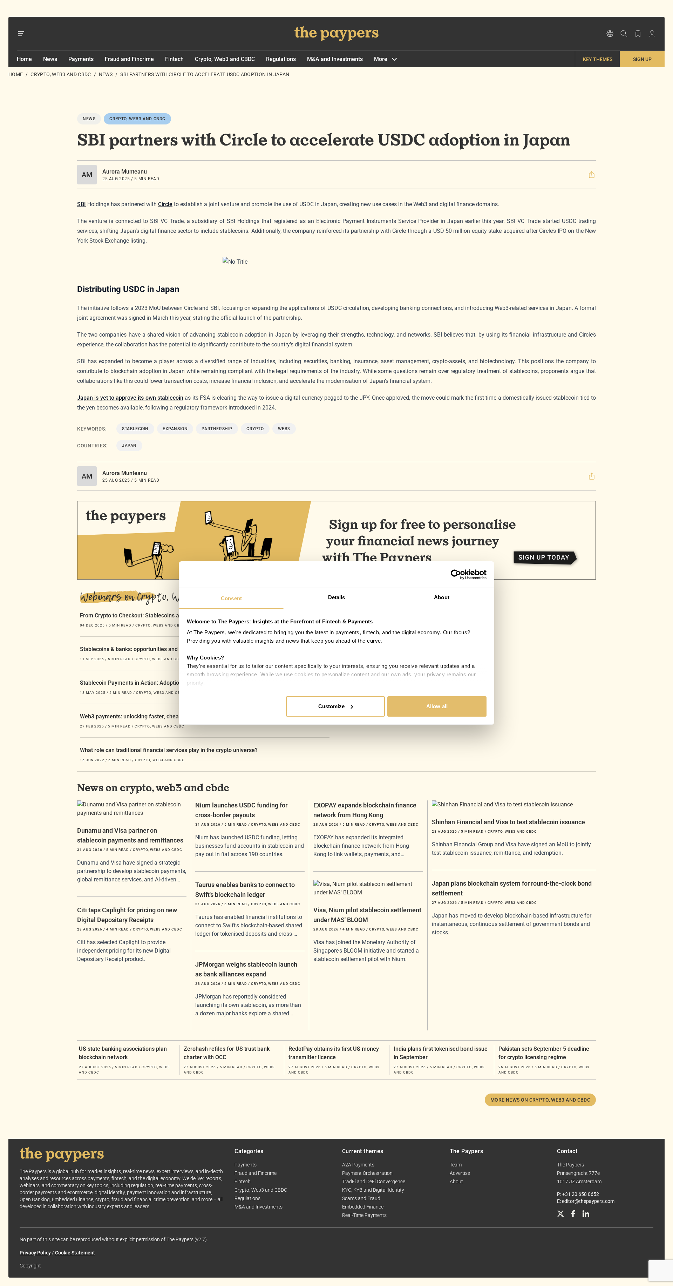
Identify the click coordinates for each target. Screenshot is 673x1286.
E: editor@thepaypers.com (585, 1201)
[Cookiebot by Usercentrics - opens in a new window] (456, 574)
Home (24, 59)
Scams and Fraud (361, 1198)
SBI (81, 204)
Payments (81, 59)
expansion (175, 428)
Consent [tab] (231, 598)
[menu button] (21, 33)
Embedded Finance (362, 1207)
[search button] (624, 33)
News (50, 59)
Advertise (460, 1173)
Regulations (281, 59)
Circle (165, 204)
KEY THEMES (597, 59)
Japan (129, 445)
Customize (331, 706)
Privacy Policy (35, 1252)
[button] (591, 174)
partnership (217, 428)
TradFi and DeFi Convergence (373, 1181)
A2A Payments (358, 1164)
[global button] (610, 33)
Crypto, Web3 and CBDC (225, 59)
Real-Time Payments (364, 1215)
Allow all (437, 706)
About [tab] (441, 597)
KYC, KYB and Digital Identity (373, 1190)
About (456, 1181)
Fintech (174, 59)
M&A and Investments (335, 59)
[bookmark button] (638, 33)
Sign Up (642, 59)
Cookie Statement (75, 1252)
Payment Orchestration (367, 1173)
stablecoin (135, 428)
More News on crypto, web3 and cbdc (540, 1100)
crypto (255, 428)
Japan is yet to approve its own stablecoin (130, 397)
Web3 (284, 428)
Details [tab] (336, 597)
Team (456, 1164)
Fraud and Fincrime (129, 59)
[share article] (591, 174)
